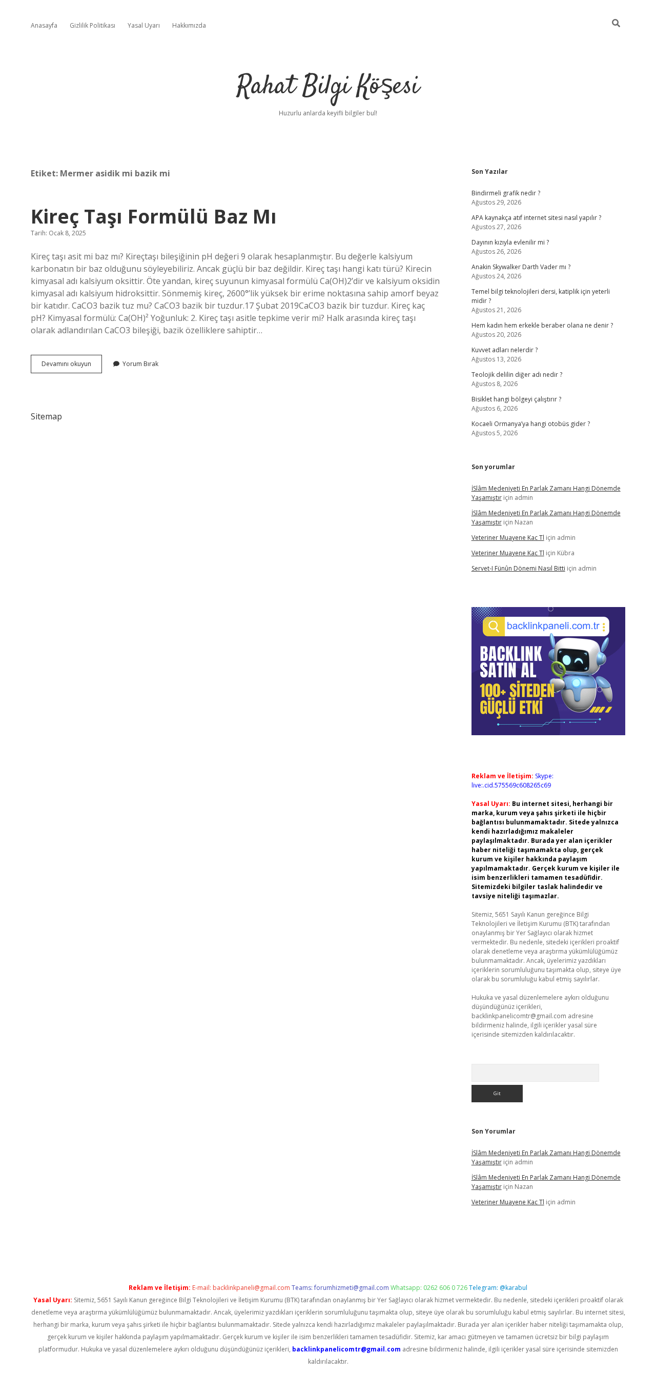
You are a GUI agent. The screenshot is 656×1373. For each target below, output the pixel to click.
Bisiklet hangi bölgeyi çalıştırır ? (516, 399)
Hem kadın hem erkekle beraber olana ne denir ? (542, 325)
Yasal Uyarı (144, 25)
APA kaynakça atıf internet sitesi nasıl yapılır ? (536, 217)
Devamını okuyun (72, 366)
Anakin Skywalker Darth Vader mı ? (520, 267)
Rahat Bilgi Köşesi (328, 87)
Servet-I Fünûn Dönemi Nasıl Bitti (518, 568)
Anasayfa (44, 25)
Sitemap (46, 416)
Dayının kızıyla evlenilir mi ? (510, 242)
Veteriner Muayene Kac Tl (507, 537)
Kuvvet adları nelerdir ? (504, 350)
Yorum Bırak (140, 363)
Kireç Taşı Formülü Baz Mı (154, 216)
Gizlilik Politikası (92, 25)
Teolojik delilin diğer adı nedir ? (516, 374)
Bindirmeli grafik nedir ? (505, 193)
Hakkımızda (189, 25)
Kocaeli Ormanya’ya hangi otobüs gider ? (530, 423)
